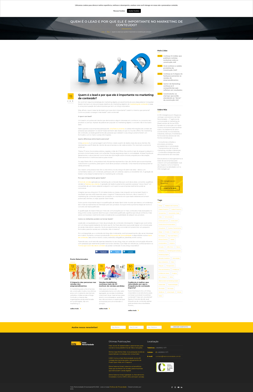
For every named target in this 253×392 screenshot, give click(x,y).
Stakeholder (162, 284)
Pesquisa (161, 265)
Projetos (174, 273)
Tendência (161, 292)
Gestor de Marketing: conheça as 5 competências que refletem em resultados (172, 87)
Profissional (176, 269)
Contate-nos (170, 188)
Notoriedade (176, 258)
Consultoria (162, 228)
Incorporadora (163, 243)
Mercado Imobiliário (164, 258)
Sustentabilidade (172, 284)
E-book (167, 232)
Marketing (161, 250)
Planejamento (170, 265)
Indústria (172, 243)
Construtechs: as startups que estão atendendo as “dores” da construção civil (172, 97)
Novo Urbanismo (163, 262)
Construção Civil (163, 220)
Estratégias (162, 235)
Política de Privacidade (118, 387)
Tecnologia (162, 288)
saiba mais (74, 309)
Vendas (179, 292)
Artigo (160, 205)
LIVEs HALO (170, 247)
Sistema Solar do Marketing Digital (168, 281)
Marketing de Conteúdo (174, 250)
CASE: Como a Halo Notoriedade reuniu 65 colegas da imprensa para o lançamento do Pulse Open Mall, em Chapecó (125, 360)
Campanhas (162, 213)
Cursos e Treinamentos (174, 228)
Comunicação (169, 217)
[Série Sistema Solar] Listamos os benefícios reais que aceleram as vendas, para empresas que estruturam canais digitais (126, 368)
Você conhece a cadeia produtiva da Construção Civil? (172, 68)
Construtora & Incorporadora (167, 224)
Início (103, 32)
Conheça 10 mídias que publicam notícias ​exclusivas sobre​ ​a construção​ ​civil (172, 59)
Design (160, 232)
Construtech (174, 220)
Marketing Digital (164, 254)
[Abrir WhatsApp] (5, 387)
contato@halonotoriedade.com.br (168, 356)
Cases (160, 217)
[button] (102, 251)
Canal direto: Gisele (174, 213)
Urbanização (170, 292)
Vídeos (160, 296)
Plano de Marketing (164, 269)
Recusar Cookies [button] (119, 11)
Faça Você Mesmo (173, 235)
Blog (108, 32)
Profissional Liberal (164, 273)
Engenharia (175, 232)
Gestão (172, 239)
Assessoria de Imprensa (171, 205)
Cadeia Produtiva (163, 209)
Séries (171, 277)
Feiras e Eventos (163, 239)
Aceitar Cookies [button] (134, 11)
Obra (172, 262)
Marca (178, 247)
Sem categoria (163, 277)
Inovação (161, 247)
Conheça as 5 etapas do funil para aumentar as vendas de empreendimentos (173, 77)
